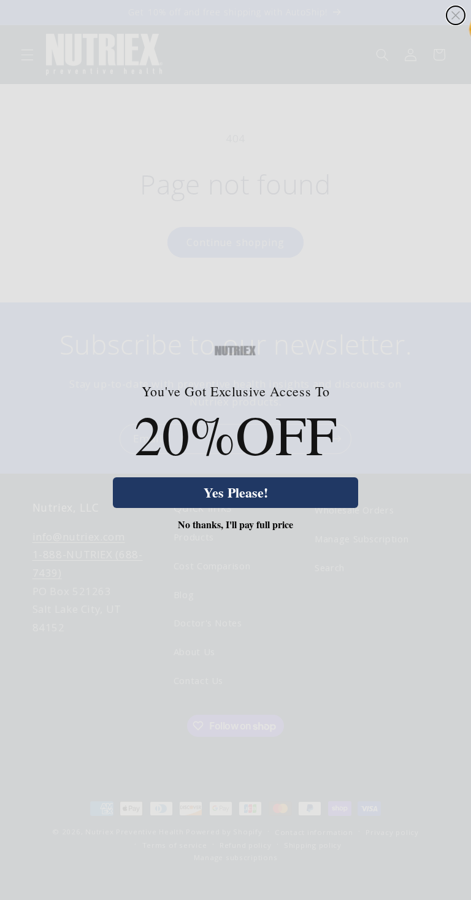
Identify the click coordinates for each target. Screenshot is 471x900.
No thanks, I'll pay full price (235, 524)
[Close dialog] (455, 15)
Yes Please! (236, 492)
